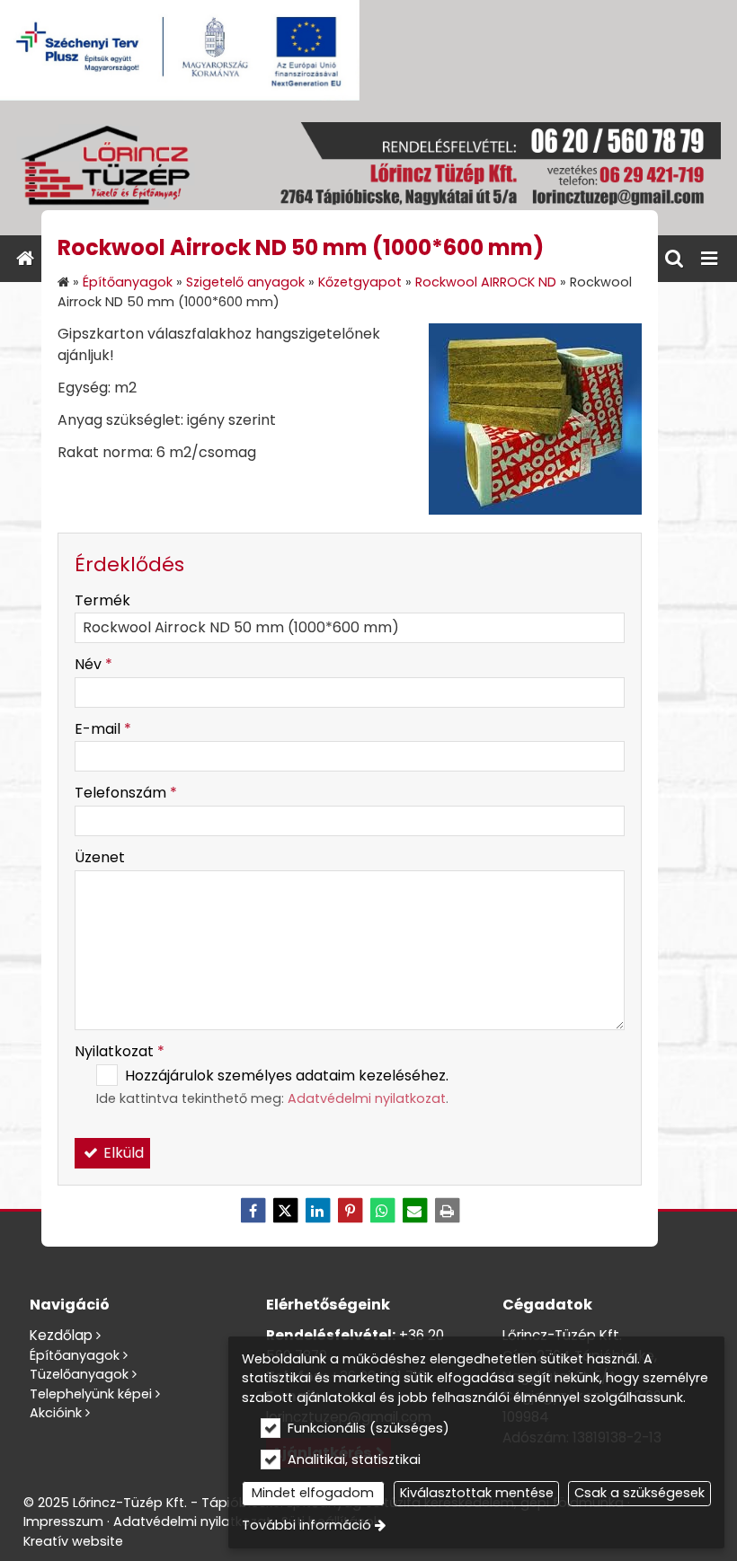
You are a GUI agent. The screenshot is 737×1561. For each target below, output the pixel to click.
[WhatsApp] (382, 1210)
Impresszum (63, 1521)
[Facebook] (252, 1210)
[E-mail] (414, 1210)
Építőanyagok (75, 1355)
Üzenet (100, 857)
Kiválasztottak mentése (477, 1493)
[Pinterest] (349, 1210)
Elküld (122, 1152)
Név (93, 664)
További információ (306, 1525)
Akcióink (56, 1413)
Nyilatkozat (119, 1051)
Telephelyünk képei (91, 1394)
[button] (709, 258)
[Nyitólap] (368, 168)
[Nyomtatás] (446, 1210)
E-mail (103, 729)
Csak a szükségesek (639, 1493)
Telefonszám (126, 792)
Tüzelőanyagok (79, 1374)
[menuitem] (25, 258)
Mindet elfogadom (313, 1493)
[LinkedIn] (317, 1210)
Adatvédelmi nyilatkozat (367, 1098)
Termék (102, 600)
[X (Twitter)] (285, 1210)
